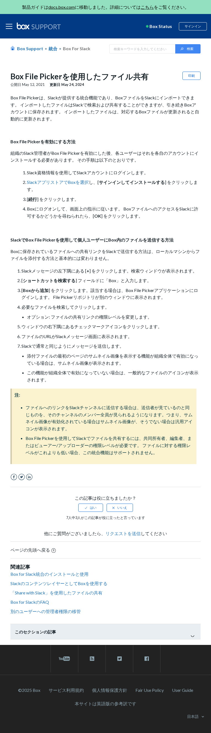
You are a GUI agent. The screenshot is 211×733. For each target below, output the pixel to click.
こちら (147, 7)
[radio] (90, 508)
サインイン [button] (193, 26)
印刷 (191, 76)
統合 (53, 48)
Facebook (13, 477)
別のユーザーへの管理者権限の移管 (45, 611)
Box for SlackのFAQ (29, 602)
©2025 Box (29, 690)
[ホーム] (39, 26)
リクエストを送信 (123, 533)
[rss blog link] (92, 658)
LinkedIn (29, 477)
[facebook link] (146, 658)
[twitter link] (119, 658)
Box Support (30, 48)
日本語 (193, 716)
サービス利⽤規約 (66, 690)
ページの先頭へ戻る (30, 549)
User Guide (182, 690)
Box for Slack (76, 48)
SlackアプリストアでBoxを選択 (58, 182)
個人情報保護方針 (109, 690)
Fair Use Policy (149, 690)
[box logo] (39, 26)
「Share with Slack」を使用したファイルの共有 (56, 592)
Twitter (21, 477)
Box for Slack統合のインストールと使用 (49, 574)
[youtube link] (64, 658)
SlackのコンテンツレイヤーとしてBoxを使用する (58, 583)
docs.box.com (61, 7)
